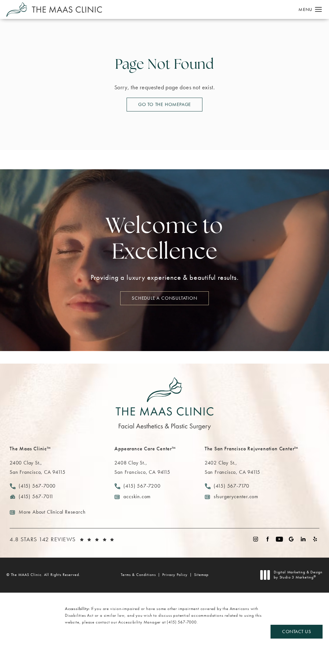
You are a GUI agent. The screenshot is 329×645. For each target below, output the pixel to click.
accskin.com (137, 496)
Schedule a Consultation (164, 298)
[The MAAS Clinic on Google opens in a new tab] (291, 539)
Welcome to (164, 240)
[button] (318, 9)
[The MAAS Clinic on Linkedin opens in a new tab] (303, 539)
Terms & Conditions (138, 574)
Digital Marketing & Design (298, 575)
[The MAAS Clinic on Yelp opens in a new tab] (315, 539)
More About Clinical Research (52, 511)
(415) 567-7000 (181, 622)
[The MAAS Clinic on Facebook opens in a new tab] (267, 539)
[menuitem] (255, 539)
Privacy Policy (175, 574)
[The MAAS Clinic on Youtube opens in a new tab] (279, 539)
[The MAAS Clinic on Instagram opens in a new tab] (255, 539)
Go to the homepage (164, 104)
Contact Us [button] (296, 631)
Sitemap (201, 574)
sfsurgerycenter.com (236, 496)
